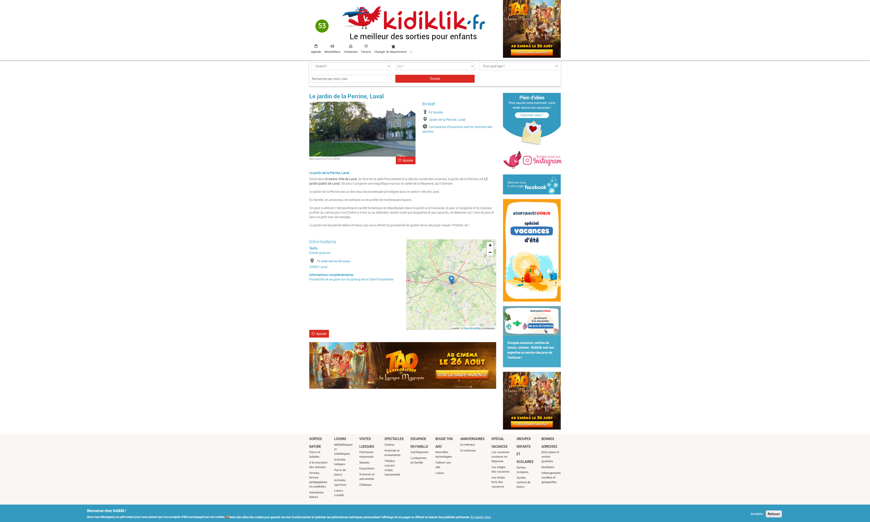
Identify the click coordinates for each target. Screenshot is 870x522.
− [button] (490, 252)
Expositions (366, 468)
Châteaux (365, 484)
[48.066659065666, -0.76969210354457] (451, 280)
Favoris (366, 51)
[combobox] (393, 48)
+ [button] (490, 245)
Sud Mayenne (419, 452)
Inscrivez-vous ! (532, 115)
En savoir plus (481, 517)
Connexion (351, 51)
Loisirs (340, 439)
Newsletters (332, 51)
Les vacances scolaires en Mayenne (500, 456)
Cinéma (389, 444)
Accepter (757, 514)
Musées (364, 462)
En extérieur (468, 450)
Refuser (774, 514)
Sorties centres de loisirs (523, 482)
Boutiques (547, 467)
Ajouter (408, 160)
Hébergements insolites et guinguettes (551, 477)
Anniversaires (472, 439)
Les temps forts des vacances (498, 482)
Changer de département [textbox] (390, 51)
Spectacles (394, 439)
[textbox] (435, 66)
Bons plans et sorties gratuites (550, 456)
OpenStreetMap (472, 328)
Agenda (316, 51)
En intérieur (467, 444)
